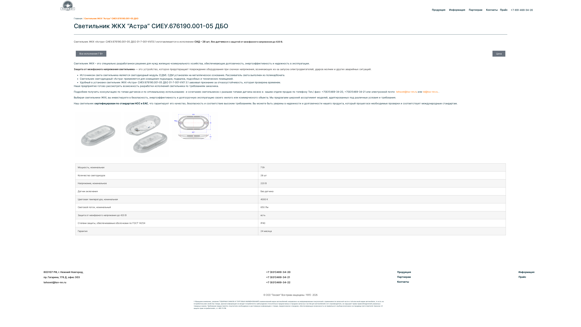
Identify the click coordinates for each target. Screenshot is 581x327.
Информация (457, 10)
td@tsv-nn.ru (430, 91)
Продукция (438, 10)
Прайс (504, 10)
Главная (78, 18)
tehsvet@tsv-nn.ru (406, 91)
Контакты (492, 10)
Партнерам (475, 10)
